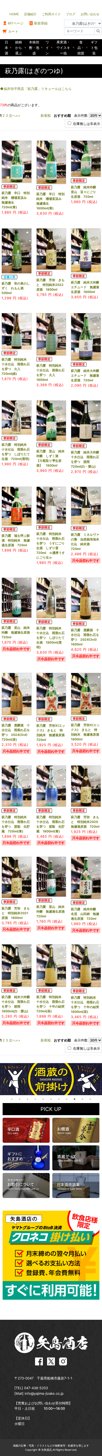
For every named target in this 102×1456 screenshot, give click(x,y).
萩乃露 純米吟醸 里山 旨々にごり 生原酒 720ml (85, 192)
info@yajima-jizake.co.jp (44, 1393)
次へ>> (14, 115)
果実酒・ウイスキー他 (63, 47)
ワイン (47, 47)
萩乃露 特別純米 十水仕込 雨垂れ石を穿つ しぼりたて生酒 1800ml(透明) (50, 637)
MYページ (16, 23)
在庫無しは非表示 (86, 124)
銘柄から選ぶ (18, 47)
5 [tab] (43, 1099)
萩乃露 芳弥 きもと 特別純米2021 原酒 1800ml (16, 913)
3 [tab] (27, 1099)
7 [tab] (58, 1099)
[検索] (98, 31)
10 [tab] (82, 1099)
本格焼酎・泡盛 (34, 47)
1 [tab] (11, 1099)
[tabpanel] (51, 1079)
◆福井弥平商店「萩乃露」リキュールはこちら (36, 89)
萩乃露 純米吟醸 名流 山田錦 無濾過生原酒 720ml (85, 914)
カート (13, 31)
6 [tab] (51, 1099)
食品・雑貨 (80, 47)
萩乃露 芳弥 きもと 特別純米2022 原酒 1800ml (51, 284)
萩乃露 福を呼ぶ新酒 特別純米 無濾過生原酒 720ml (16, 540)
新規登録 (41, 23)
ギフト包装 (94, 47)
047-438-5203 (36, 1388)
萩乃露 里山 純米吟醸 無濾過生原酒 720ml (17, 632)
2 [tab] (19, 1099)
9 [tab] (74, 1099)
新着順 (46, 115)
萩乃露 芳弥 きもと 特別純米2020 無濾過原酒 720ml (86, 821)
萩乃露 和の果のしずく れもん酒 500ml (16, 288)
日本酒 (6, 47)
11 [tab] (90, 1099)
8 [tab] (66, 1099)
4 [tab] (35, 1099)
